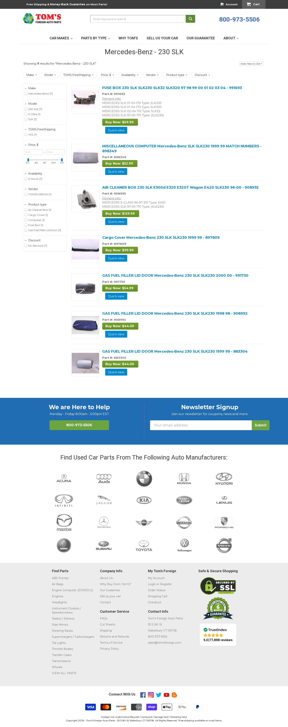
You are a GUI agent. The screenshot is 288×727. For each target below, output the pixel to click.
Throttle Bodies (62, 649)
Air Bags (57, 584)
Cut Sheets (107, 624)
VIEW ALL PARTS (64, 673)
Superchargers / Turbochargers (73, 637)
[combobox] (142, 19)
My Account (156, 578)
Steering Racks (62, 630)
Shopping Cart (158, 596)
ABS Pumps (60, 578)
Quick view (116, 130)
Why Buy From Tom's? (115, 584)
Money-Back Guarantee (67, 4)
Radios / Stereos (63, 618)
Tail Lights (59, 643)
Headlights (59, 602)
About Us (106, 578)
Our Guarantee (110, 590)
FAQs (103, 618)
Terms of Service (111, 642)
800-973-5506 (239, 19)
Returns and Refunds (114, 636)
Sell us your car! (110, 596)
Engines (57, 596)
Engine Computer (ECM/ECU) (72, 590)
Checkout (154, 602)
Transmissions (61, 661)
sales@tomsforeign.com (164, 642)
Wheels (57, 667)
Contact (105, 602)
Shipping (106, 630)
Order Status (156, 590)
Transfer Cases (62, 655)
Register (166, 584)
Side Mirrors (60, 624)
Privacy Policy (109, 648)
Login (152, 584)
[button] (251, 64)
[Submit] (190, 19)
